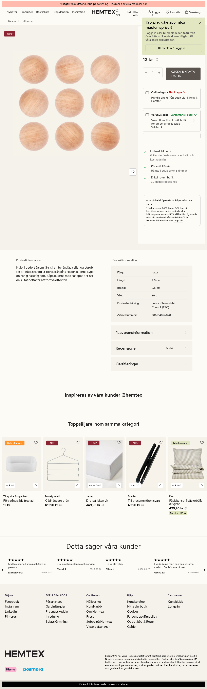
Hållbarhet (93, 602)
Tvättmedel (27, 21)
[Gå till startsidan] (103, 12)
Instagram (12, 606)
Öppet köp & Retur (140, 621)
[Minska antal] (146, 72)
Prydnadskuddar (57, 611)
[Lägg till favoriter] (132, 172)
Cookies (132, 611)
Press (90, 616)
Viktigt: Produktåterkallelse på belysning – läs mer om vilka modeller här (103, 3)
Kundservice (136, 602)
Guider (132, 627)
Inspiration (78, 12)
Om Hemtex (95, 611)
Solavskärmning (57, 621)
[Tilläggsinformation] (156, 60)
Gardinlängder (55, 606)
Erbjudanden (61, 12)
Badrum (12, 21)
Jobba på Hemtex (99, 621)
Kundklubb (94, 606)
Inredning (52, 616)
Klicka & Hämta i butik (183, 73)
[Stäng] (199, 23)
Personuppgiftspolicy (142, 616)
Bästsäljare (43, 12)
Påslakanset (54, 602)
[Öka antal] (159, 72)
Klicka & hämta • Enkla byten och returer (103, 684)
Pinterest (11, 616)
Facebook (12, 602)
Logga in (178, 220)
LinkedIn (11, 611)
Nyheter (11, 12)
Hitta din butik (137, 606)
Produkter (26, 12)
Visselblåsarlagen (98, 627)
